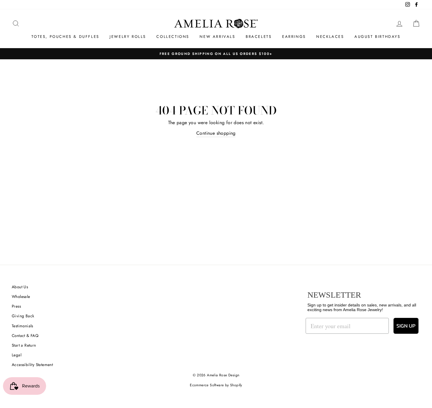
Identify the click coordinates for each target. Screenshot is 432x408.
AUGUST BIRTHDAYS (377, 36)
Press (16, 306)
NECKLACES (330, 36)
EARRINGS (294, 36)
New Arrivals (217, 36)
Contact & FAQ (25, 335)
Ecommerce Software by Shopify (216, 385)
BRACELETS (259, 36)
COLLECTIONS (172, 36)
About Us (20, 287)
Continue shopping (216, 133)
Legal (16, 355)
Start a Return (24, 345)
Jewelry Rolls (128, 36)
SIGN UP (406, 326)
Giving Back (23, 316)
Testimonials (22, 326)
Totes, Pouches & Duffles (65, 36)
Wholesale (21, 296)
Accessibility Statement (32, 364)
